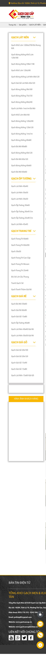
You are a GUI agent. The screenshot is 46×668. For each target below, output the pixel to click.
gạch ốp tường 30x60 (20, 205)
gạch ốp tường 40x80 (20, 323)
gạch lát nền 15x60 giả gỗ (22, 376)
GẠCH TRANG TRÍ (21, 231)
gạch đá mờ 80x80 (19, 147)
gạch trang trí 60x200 (20, 245)
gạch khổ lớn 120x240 (21, 70)
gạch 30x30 (16, 252)
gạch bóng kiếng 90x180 (21, 90)
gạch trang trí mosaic (20, 264)
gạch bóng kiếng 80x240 (21, 102)
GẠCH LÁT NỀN (20, 37)
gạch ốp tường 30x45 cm (22, 212)
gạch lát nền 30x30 (19, 199)
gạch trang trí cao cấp (20, 258)
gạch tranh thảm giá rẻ (21, 290)
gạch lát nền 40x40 (19, 186)
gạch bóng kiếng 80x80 (21, 140)
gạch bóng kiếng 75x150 (21, 96)
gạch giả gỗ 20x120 (19, 356)
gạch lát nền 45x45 (19, 224)
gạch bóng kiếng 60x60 (21, 166)
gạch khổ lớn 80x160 (20, 115)
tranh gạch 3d (17, 283)
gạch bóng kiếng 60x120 (21, 153)
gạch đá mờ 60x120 (19, 159)
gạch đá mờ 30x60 (19, 304)
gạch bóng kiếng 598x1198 (22, 64)
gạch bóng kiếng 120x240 (22, 121)
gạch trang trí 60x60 (19, 239)
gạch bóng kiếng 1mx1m (22, 134)
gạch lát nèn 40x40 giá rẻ (22, 329)
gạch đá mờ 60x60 (19, 172)
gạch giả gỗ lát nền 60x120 (23, 83)
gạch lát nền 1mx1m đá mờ (23, 109)
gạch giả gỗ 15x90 (19, 363)
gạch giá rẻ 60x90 (19, 310)
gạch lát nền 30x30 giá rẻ (22, 336)
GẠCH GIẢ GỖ (19, 342)
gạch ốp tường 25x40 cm (22, 218)
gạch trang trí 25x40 (19, 271)
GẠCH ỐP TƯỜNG (21, 178)
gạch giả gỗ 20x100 (19, 350)
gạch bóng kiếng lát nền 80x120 (25, 77)
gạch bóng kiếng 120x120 (22, 128)
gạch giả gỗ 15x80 (19, 317)
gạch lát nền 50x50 (19, 193)
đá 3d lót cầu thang (20, 277)
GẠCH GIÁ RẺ (18, 296)
